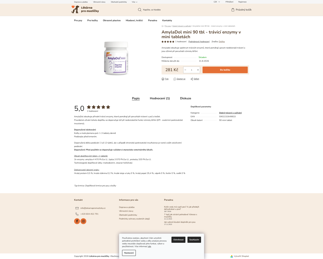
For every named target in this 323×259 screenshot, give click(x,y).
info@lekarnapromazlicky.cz (92, 208)
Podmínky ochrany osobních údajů (134, 218)
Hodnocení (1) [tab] (160, 98)
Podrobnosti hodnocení (199, 41)
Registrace (242, 2)
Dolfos (222, 41)
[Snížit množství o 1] (185, 70)
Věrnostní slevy (99, 2)
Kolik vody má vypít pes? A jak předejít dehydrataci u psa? (181, 208)
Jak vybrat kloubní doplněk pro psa (179, 222)
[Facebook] (77, 221)
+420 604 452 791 (89, 214)
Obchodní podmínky (119, 2)
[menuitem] (78, 20)
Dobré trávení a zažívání (230, 112)
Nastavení (129, 253)
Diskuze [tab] (185, 98)
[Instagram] (83, 221)
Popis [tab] (136, 98)
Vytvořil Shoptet (241, 256)
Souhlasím (194, 239)
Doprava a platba (81, 2)
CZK (216, 2)
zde (149, 246)
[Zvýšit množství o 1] (198, 70)
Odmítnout (178, 239)
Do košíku (225, 69)
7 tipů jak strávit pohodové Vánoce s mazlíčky (180, 215)
